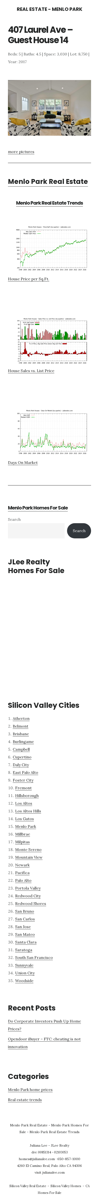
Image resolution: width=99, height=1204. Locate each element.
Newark (22, 865)
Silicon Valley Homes (65, 1186)
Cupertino (22, 757)
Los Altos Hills (28, 811)
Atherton (21, 718)
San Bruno (24, 911)
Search (14, 519)
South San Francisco (34, 957)
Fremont (23, 787)
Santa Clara (26, 942)
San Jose (23, 926)
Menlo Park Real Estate (48, 181)
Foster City (23, 780)
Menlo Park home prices (30, 1089)
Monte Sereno (28, 849)
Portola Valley (28, 888)
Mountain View (29, 857)
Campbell (21, 749)
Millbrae (22, 834)
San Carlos (25, 918)
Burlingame (23, 741)
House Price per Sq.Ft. (28, 278)
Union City (25, 972)
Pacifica (22, 872)
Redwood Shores (30, 903)
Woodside (24, 980)
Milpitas (22, 841)
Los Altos (23, 803)
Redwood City (28, 895)
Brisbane (21, 733)
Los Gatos (24, 818)
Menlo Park (25, 826)
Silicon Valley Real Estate (27, 1186)
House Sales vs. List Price (31, 370)
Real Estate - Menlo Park (49, 9)
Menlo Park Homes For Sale (38, 507)
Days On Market (23, 462)
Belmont (20, 726)
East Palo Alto (25, 772)
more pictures (21, 151)
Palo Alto (23, 880)
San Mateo (25, 934)
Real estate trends (25, 1099)
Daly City (21, 764)
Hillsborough (27, 795)
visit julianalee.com (50, 1172)
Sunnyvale (24, 965)
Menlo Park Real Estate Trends (49, 203)
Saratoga (23, 949)
